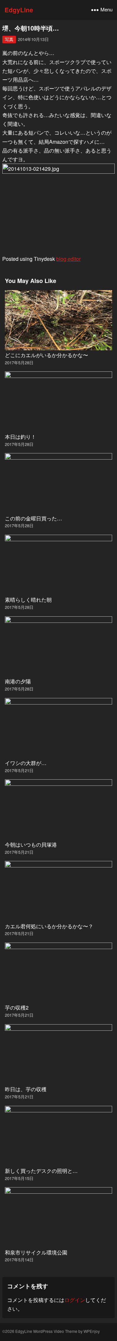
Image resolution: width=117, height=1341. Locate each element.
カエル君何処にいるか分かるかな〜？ (49, 926)
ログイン (74, 1300)
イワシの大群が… (25, 763)
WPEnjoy (92, 1331)
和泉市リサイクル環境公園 (36, 1252)
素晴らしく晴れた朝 (28, 599)
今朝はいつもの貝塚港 (31, 844)
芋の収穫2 (17, 1007)
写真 (9, 39)
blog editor (68, 258)
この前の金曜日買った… (33, 518)
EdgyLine (19, 9)
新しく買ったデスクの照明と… (41, 1170)
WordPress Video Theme (55, 1331)
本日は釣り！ (20, 436)
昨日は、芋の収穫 (25, 1089)
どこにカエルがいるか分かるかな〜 (46, 355)
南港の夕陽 (18, 681)
